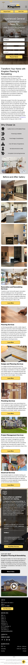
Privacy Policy (2, 659)
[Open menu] (26, 7)
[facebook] (2, 640)
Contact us (23, 117)
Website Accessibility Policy (17, 660)
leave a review (16, 512)
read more (21, 526)
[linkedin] (9, 640)
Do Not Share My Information (11, 659)
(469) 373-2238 (5, 637)
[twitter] (4, 640)
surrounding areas (7, 631)
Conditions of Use (20, 659)
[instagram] (7, 640)
